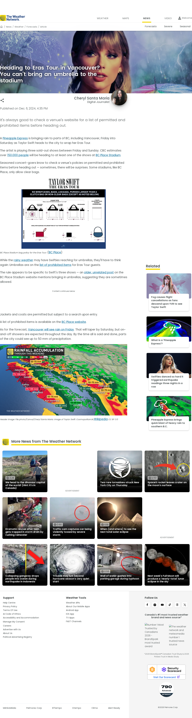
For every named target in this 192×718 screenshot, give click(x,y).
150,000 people (18, 155)
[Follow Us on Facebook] (147, 605)
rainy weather (23, 260)
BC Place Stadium (108, 155)
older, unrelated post (99, 272)
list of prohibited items (55, 265)
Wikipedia (101, 419)
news (9, 26)
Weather (19, 26)
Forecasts (32, 26)
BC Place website (74, 322)
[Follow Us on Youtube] (162, 605)
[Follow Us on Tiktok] (170, 605)
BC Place (55, 252)
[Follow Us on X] (185, 605)
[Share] (2, 100)
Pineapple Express (15, 138)
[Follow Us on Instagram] (155, 605)
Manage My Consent (14, 621)
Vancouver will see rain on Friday (51, 330)
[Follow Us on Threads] (177, 605)
